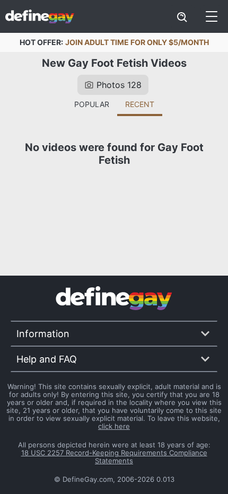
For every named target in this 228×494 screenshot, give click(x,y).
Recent (139, 104)
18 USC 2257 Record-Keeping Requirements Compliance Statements (114, 456)
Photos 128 (119, 85)
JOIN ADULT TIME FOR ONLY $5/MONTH (137, 42)
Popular (91, 104)
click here (114, 426)
